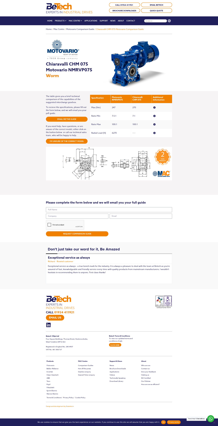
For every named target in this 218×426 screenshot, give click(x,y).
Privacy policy (173, 422)
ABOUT (121, 21)
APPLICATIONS (90, 21)
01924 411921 (64, 312)
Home (49, 29)
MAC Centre (82, 361)
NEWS (112, 21)
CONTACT (130, 21)
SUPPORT (104, 21)
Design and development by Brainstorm (60, 406)
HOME (49, 21)
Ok (163, 422)
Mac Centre (59, 29)
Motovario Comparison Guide (80, 29)
